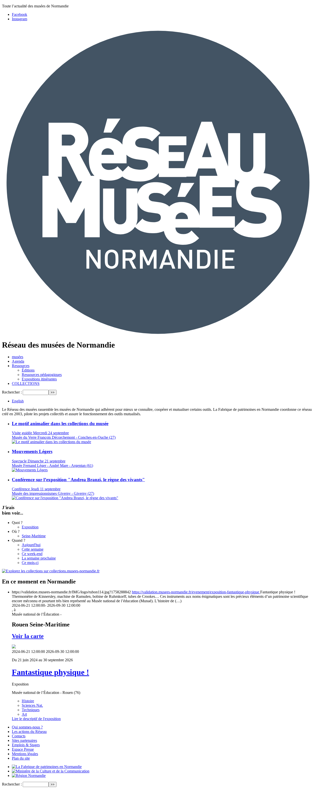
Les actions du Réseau (29, 731)
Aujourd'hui (31, 545)
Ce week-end (32, 554)
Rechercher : (12, 392)
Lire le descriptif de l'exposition (36, 719)
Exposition (30, 527)
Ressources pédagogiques (42, 375)
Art (24, 714)
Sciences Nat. (32, 705)
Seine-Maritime (34, 536)
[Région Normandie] (29, 775)
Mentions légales (25, 754)
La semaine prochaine (39, 558)
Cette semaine (32, 549)
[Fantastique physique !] (14, 647)
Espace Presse (23, 749)
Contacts (18, 736)
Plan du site (21, 758)
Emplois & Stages (26, 745)
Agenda (18, 361)
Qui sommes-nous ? (27, 727)
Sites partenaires (24, 740)
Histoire (28, 701)
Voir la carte (28, 636)
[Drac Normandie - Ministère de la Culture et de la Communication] (50, 771)
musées (17, 357)
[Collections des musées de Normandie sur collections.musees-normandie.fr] (50, 571)
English (18, 401)
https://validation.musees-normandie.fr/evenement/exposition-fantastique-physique (196, 592)
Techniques (31, 710)
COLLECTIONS (26, 383)
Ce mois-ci (30, 563)
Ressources (20, 366)
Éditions (28, 370)
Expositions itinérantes (39, 379)
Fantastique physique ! (50, 672)
